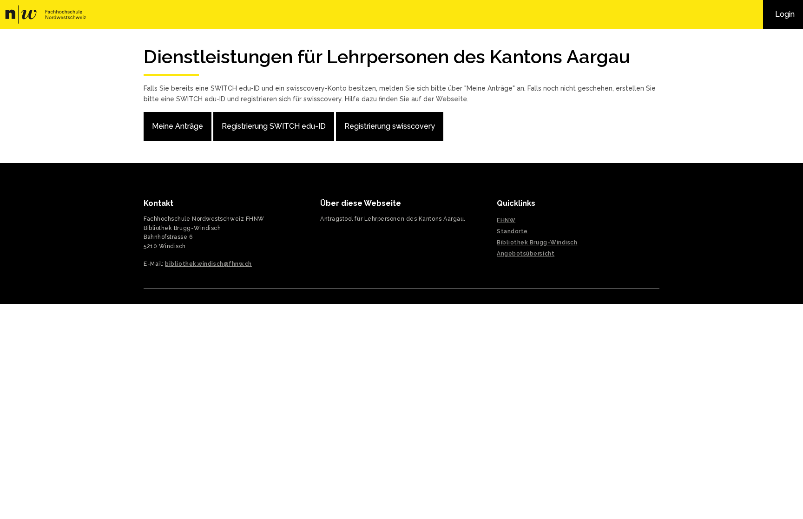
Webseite (451, 99)
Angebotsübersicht (525, 253)
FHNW (50, 14)
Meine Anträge (177, 126)
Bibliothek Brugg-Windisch (537, 242)
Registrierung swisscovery (389, 126)
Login (785, 14)
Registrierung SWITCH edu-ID (274, 126)
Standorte (512, 231)
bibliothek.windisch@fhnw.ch (208, 264)
